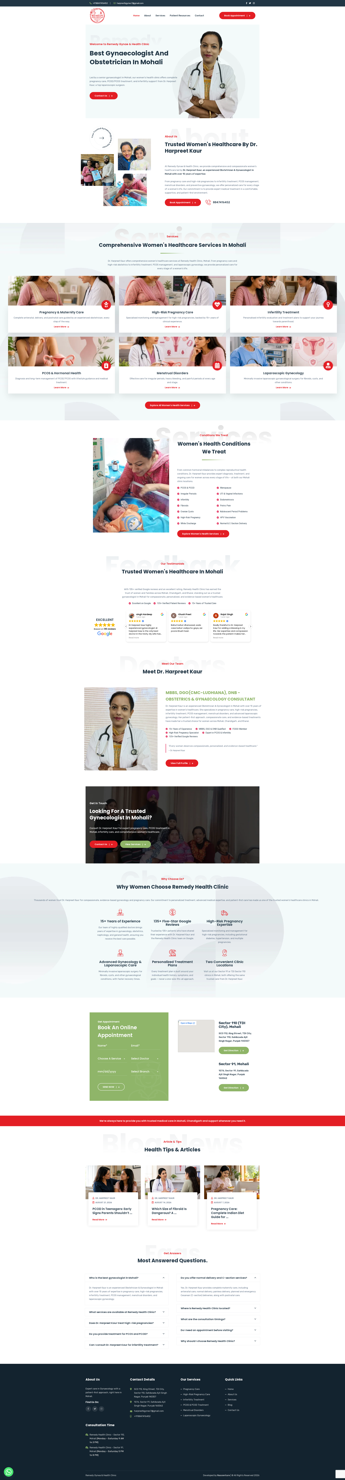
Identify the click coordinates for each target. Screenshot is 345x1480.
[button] (251, 626)
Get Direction (231, 1050)
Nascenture (223, 1475)
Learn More (60, 327)
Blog (230, 1405)
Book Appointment (234, 15)
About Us (232, 1394)
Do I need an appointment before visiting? (207, 1330)
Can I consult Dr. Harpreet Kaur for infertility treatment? (123, 1345)
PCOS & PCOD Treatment (196, 1405)
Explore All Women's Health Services (170, 405)
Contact (199, 15)
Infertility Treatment (193, 1399)
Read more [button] (134, 638)
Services (160, 15)
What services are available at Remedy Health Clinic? (122, 1312)
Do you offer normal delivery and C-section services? (214, 1277)
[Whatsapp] (8, 1472)
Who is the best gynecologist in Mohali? (113, 1277)
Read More (98, 1219)
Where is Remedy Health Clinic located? (205, 1308)
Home (136, 15)
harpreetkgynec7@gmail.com (130, 3)
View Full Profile (179, 763)
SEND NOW (108, 1087)
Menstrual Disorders (193, 1410)
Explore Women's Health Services (200, 533)
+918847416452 (100, 3)
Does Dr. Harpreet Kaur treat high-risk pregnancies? (121, 1323)
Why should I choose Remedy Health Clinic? (208, 1341)
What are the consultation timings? (203, 1319)
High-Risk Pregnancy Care (196, 1394)
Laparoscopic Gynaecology (196, 1415)
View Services (132, 844)
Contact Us (101, 95)
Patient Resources (180, 15)
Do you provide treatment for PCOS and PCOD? (118, 1334)
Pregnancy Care (191, 1389)
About (147, 15)
